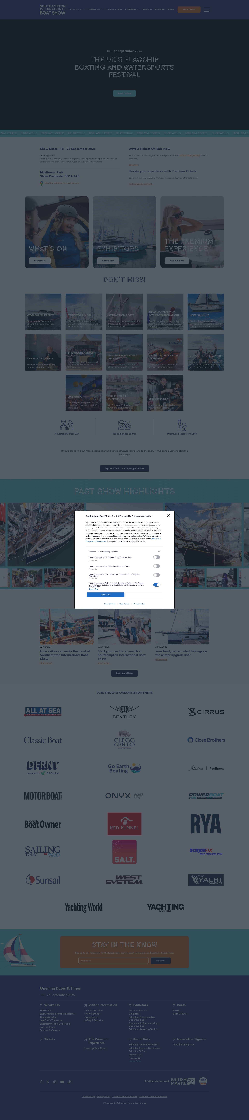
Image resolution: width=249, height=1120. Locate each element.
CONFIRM (106, 595)
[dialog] (124, 560)
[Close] (169, 516)
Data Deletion (109, 604)
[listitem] (124, 551)
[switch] (156, 557)
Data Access (124, 604)
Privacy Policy (139, 604)
